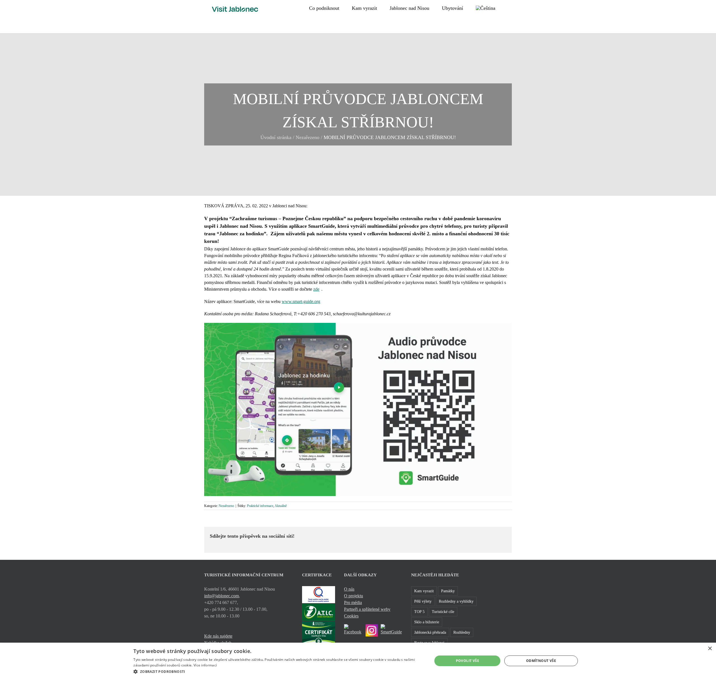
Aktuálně (281, 506)
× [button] (710, 649)
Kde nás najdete (218, 636)
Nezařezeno (307, 137)
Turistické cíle (443, 611)
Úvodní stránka (275, 137)
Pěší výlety (423, 601)
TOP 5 (419, 611)
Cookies (351, 616)
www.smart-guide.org (301, 301)
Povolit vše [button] (467, 660)
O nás (349, 589)
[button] (510, 7)
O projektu (353, 595)
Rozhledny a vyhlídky (456, 601)
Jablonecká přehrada (430, 632)
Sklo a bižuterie (426, 622)
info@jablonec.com (221, 595)
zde (316, 289)
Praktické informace (260, 506)
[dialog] (358, 661)
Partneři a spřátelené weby (367, 609)
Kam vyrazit (424, 591)
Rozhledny (461, 632)
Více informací (205, 665)
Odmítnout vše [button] (541, 660)
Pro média (353, 602)
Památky (448, 591)
